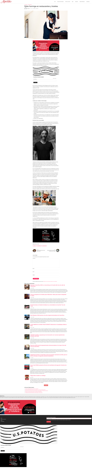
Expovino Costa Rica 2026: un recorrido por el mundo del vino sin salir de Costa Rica (47, 285)
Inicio (55, 1)
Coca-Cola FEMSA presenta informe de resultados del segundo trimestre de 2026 (48, 365)
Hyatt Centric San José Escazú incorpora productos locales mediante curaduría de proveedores (36, 390)
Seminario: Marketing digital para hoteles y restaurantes (31, 388)
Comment (34, 258)
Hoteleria (25, 4)
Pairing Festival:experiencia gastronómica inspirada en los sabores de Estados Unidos (35, 389)
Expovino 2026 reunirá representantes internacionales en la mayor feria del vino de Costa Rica (48, 346)
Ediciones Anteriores (82, 1)
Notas (72, 1)
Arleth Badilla (28, 8)
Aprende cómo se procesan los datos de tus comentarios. (50, 281)
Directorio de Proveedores (60, 1)
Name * (33, 268)
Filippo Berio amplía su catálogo (37, 375)
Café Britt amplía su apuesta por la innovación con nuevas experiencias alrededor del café (47, 335)
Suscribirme (48, 421)
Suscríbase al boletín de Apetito (51, 417)
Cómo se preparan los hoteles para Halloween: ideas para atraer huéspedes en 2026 (48, 295)
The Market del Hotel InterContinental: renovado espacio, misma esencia (33, 392)
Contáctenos (87, 1)
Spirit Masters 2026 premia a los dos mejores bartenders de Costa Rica (47, 315)
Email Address (35, 79)
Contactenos (2, 421)
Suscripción (76, 1)
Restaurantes (30, 4)
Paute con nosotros (67, 1)
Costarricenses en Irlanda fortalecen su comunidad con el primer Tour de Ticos (47, 305)
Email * (33, 271)
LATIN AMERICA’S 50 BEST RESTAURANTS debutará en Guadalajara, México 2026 (48, 325)
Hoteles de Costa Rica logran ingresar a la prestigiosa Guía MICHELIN (33, 391)
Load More (46, 385)
